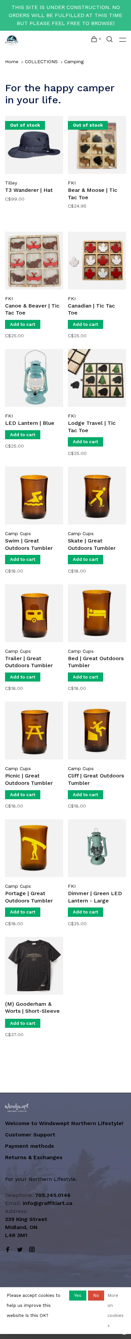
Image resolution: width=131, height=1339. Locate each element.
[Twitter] (20, 1250)
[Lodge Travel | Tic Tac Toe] (97, 379)
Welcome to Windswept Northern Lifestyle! (65, 1123)
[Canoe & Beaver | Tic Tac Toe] (34, 262)
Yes (77, 1295)
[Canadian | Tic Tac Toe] (97, 262)
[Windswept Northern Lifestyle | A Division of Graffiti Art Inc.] (17, 1107)
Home (11, 61)
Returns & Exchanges (33, 1157)
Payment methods (29, 1146)
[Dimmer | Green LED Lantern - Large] (97, 849)
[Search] (110, 40)
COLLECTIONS (41, 61)
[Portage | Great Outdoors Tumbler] (34, 849)
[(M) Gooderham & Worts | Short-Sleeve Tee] (34, 967)
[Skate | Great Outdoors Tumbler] (97, 497)
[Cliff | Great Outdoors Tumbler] (97, 732)
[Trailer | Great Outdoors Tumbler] (34, 614)
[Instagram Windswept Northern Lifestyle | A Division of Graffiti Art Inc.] (32, 1250)
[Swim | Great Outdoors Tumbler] (34, 497)
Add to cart (22, 324)
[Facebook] (7, 1250)
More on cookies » (115, 1310)
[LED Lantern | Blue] (34, 379)
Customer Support (30, 1134)
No (96, 1295)
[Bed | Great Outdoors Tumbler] (97, 614)
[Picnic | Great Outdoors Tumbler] (34, 732)
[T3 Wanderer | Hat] (34, 146)
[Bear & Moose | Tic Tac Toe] (97, 146)
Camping (74, 61)
